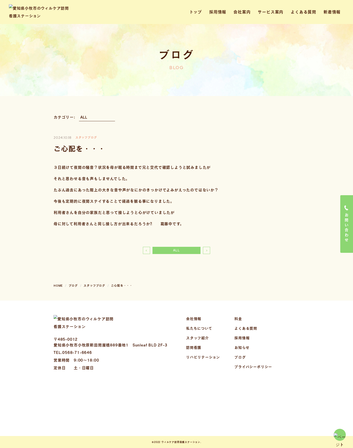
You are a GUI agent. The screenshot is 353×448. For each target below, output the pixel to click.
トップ (195, 11)
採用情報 (217, 11)
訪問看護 (193, 347)
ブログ (240, 357)
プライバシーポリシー (253, 366)
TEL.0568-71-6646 (73, 352)
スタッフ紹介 (197, 338)
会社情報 (193, 318)
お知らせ (241, 347)
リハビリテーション (203, 357)
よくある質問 (303, 11)
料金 (238, 318)
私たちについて (199, 328)
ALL (176, 250)
